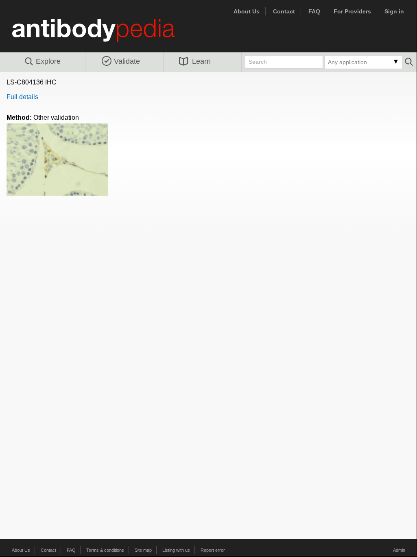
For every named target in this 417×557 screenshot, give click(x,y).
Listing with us (176, 550)
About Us (247, 11)
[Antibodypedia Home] (101, 35)
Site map (143, 550)
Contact (284, 11)
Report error (213, 550)
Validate (127, 61)
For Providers (352, 11)
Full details (22, 96)
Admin (399, 550)
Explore (48, 61)
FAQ (314, 11)
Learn (201, 61)
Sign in (394, 11)
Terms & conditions (105, 550)
